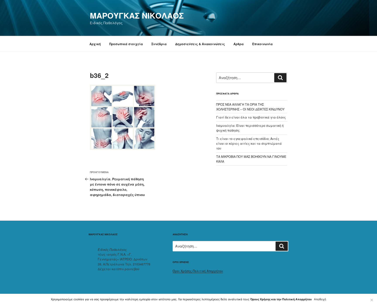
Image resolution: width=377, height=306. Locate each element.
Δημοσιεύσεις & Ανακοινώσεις (200, 44)
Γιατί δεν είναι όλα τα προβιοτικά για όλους (251, 117)
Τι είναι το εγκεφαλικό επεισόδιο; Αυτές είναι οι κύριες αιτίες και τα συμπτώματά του (249, 143)
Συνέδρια (159, 44)
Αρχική (95, 44)
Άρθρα (238, 44)
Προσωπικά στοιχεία (126, 44)
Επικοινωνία (262, 44)
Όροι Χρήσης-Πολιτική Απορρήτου (198, 271)
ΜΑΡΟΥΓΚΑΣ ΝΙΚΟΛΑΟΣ (137, 15)
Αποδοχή (320, 299)
